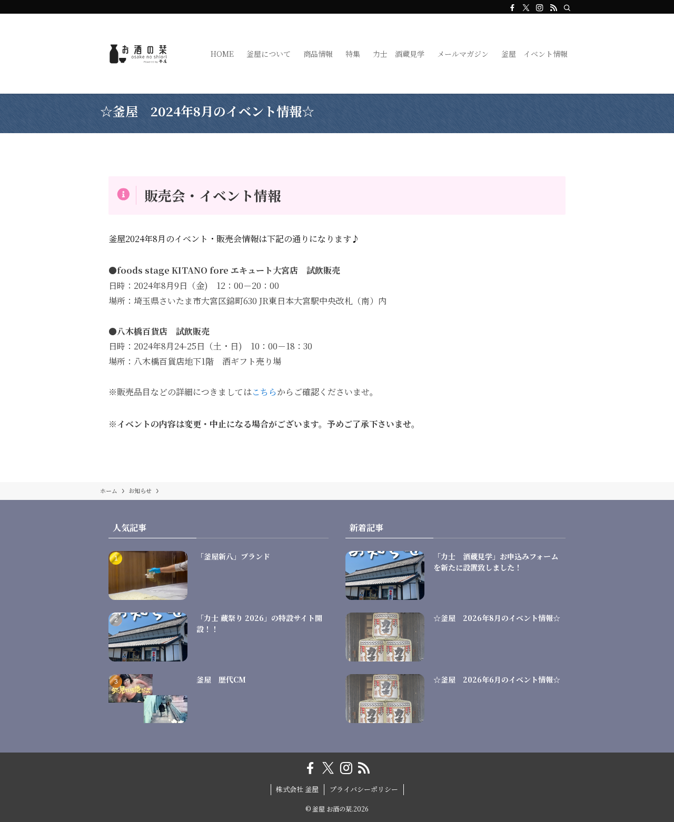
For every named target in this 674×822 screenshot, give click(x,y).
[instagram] (540, 8)
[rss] (553, 8)
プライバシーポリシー (364, 789)
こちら (264, 392)
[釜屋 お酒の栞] (141, 53)
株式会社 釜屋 (297, 789)
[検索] (567, 8)
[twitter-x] (526, 8)
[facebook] (512, 8)
